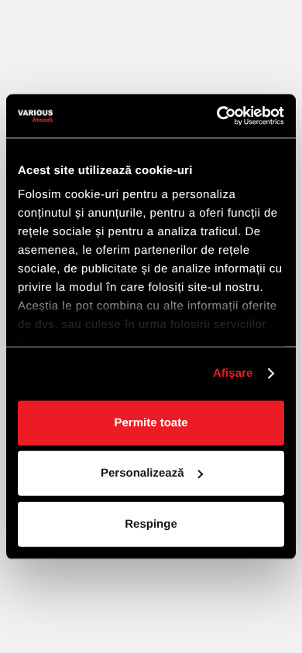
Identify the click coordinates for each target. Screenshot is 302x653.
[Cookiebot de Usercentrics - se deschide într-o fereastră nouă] (217, 116)
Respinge (151, 523)
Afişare (233, 373)
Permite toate (150, 422)
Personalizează (142, 473)
